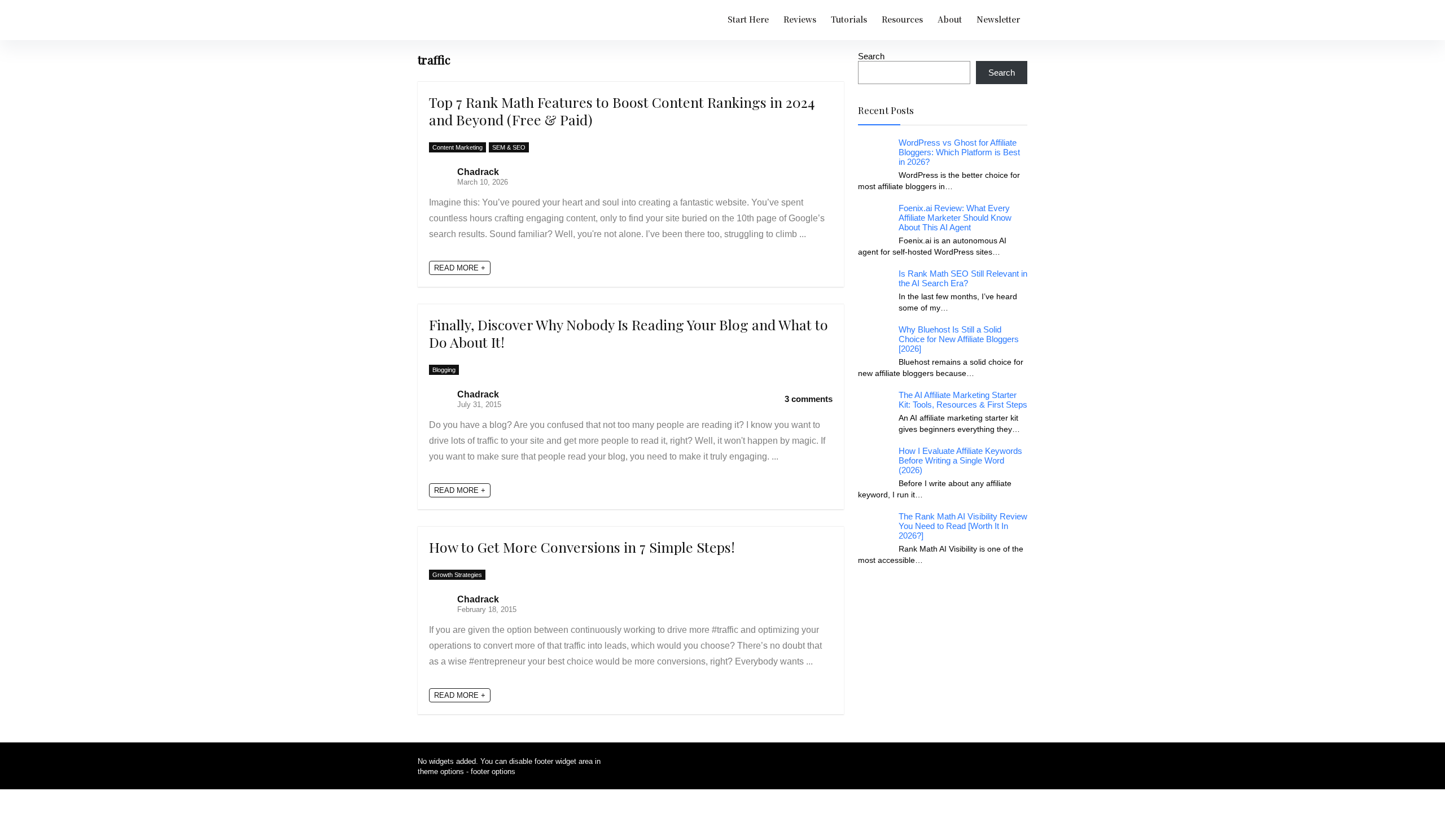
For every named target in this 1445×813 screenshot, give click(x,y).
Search (871, 56)
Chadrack (478, 172)
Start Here (748, 19)
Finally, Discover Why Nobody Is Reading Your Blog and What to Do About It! (628, 333)
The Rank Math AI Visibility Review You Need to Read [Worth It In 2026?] (963, 526)
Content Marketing (457, 147)
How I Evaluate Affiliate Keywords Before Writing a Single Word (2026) (960, 460)
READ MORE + (459, 268)
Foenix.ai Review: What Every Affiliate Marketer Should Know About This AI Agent (955, 217)
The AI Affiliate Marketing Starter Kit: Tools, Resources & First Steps (963, 399)
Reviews (799, 19)
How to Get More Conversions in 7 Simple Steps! (582, 546)
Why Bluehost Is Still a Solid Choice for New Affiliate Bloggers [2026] (959, 339)
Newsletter (998, 19)
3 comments (809, 399)
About (950, 19)
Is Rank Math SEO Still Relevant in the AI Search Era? (963, 278)
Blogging (444, 369)
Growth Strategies (457, 574)
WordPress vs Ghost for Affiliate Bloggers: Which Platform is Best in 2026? (959, 152)
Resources (902, 19)
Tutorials (849, 19)
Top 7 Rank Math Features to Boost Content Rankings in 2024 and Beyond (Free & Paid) (622, 111)
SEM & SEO (509, 147)
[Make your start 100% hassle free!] (942, 596)
